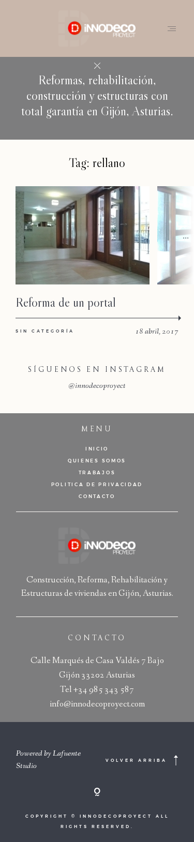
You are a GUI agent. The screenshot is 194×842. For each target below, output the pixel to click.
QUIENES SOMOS (97, 460)
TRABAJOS (97, 472)
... (186, 235)
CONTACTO (97, 496)
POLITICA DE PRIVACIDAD (97, 484)
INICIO (97, 449)
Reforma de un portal (66, 302)
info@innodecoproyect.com (97, 704)
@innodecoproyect (97, 386)
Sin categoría (45, 331)
